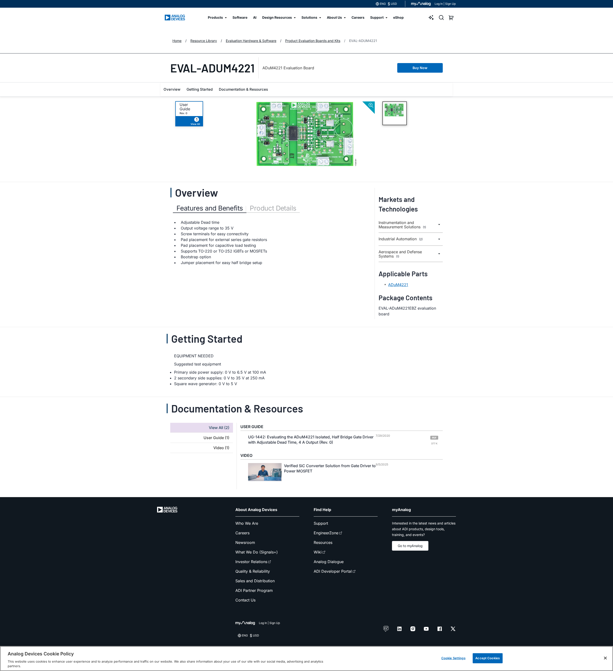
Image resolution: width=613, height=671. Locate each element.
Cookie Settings (453, 658)
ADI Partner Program (254, 590)
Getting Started (200, 89)
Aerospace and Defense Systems (400, 254)
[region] (306, 658)
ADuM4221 (398, 284)
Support (321, 523)
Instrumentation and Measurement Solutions (402, 224)
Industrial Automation (401, 239)
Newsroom (245, 542)
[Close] (605, 658)
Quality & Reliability (252, 571)
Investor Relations (251, 561)
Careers (242, 532)
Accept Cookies (487, 658)
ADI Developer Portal (333, 571)
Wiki (318, 552)
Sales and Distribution (255, 580)
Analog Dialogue (329, 561)
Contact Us (245, 600)
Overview (172, 89)
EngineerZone (326, 532)
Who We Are (246, 523)
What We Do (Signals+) (256, 552)
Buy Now (420, 68)
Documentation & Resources (243, 89)
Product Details (273, 208)
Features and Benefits (209, 208)
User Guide (185, 106)
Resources (323, 542)
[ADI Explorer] (431, 17)
